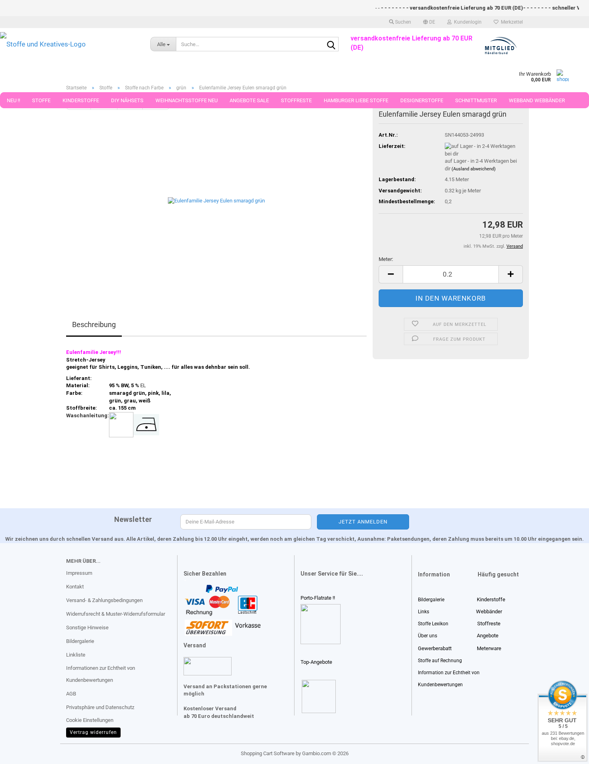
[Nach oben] (22, 752)
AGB (71, 694)
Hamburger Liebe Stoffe (356, 100)
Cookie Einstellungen (89, 720)
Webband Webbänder (537, 100)
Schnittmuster (476, 100)
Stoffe (41, 100)
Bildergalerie (80, 641)
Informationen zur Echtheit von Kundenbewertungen (100, 674)
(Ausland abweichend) (474, 169)
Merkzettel (510, 22)
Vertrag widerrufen (93, 732)
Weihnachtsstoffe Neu (186, 100)
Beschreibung (94, 324)
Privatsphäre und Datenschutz (100, 707)
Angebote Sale (249, 100)
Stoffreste (296, 100)
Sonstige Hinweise (87, 628)
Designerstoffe (421, 100)
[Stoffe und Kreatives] (69, 44)
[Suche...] (331, 44)
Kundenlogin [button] (467, 22)
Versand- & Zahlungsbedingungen (104, 600)
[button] (429, 22)
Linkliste (75, 655)
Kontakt (75, 587)
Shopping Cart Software (267, 753)
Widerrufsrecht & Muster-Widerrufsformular (115, 614)
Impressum (79, 573)
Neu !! (13, 100)
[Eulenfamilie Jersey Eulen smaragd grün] (216, 200)
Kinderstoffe (81, 100)
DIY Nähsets (127, 100)
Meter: (386, 259)
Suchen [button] (402, 22)
